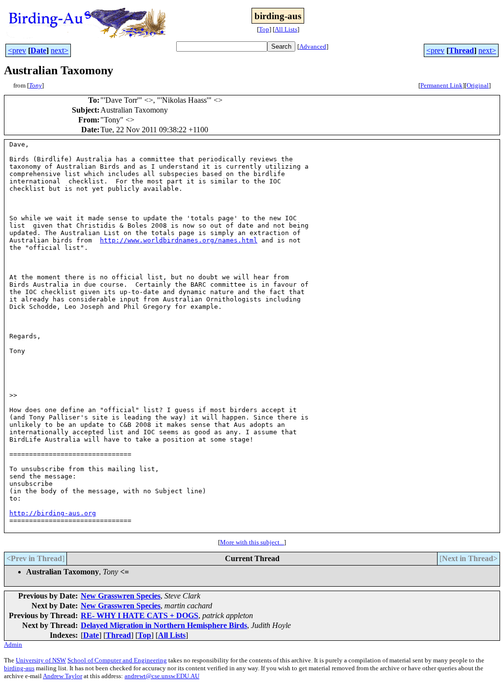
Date (38, 50)
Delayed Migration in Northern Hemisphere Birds (164, 625)
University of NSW (41, 660)
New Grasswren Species (120, 596)
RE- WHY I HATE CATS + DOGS (139, 615)
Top (264, 29)
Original (478, 85)
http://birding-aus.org (52, 513)
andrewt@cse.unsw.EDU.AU (162, 676)
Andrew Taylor (62, 676)
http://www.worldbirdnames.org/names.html (178, 240)
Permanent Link (441, 85)
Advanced (312, 46)
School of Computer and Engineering (117, 660)
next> (59, 50)
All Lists (286, 29)
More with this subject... (252, 542)
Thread (461, 50)
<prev (17, 50)
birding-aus (19, 668)
